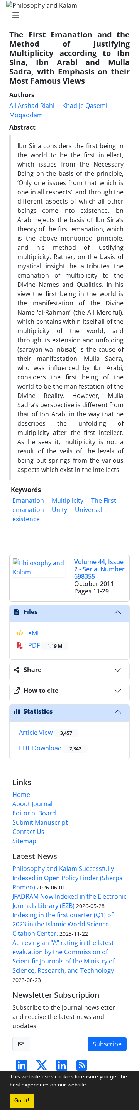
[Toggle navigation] (67, 15)
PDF (44, 645)
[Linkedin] (21, 1067)
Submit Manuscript (40, 822)
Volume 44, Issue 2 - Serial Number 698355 (99, 569)
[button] (90, 1086)
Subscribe (107, 1044)
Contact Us (28, 831)
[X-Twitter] (41, 1067)
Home (21, 794)
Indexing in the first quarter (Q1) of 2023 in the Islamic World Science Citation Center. (62, 924)
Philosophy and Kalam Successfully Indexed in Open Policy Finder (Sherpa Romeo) (67, 877)
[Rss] (82, 1067)
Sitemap (24, 841)
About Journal (32, 804)
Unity (59, 509)
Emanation (28, 500)
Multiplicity (67, 500)
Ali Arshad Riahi (31, 105)
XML (33, 633)
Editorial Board (34, 813)
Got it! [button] (21, 1100)
